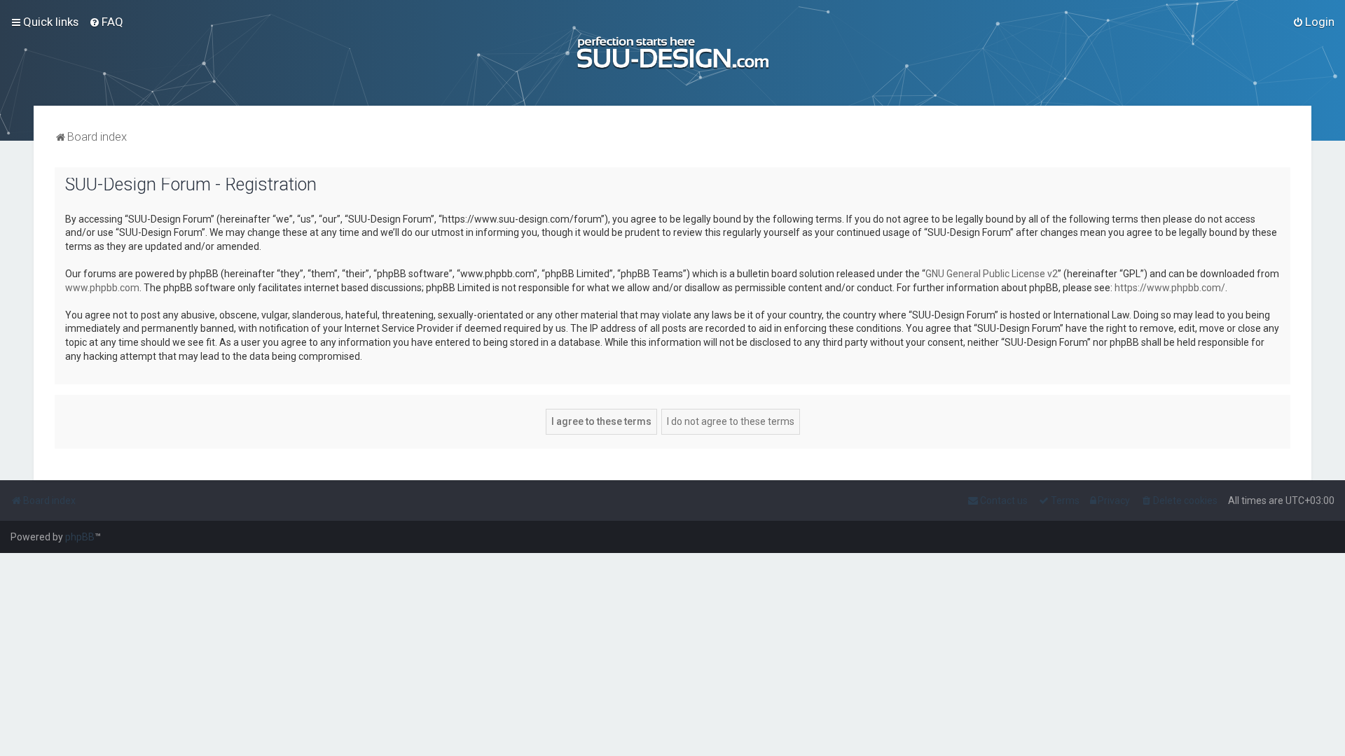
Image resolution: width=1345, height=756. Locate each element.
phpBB (80, 536)
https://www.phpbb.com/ (1170, 287)
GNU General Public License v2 (991, 273)
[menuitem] (106, 21)
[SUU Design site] (673, 53)
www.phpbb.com (102, 287)
